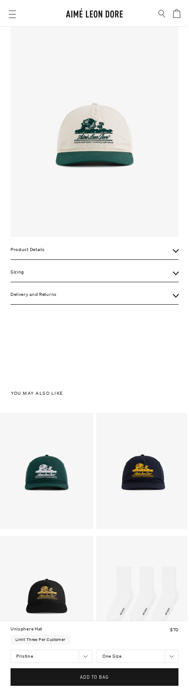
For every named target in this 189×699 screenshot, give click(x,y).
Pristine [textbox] (24, 656)
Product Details (28, 249)
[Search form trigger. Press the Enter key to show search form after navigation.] (162, 14)
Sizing (17, 272)
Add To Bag (94, 677)
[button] (12, 14)
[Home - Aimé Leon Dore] (94, 14)
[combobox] (51, 656)
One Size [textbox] (112, 656)
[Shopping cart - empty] (176, 13)
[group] (94, 132)
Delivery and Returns (34, 294)
